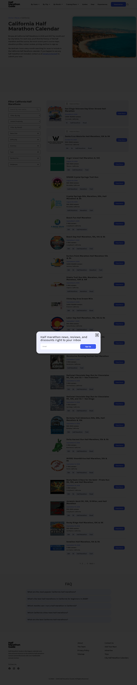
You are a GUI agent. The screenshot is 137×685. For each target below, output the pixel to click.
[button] (97, 335)
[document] (68, 342)
